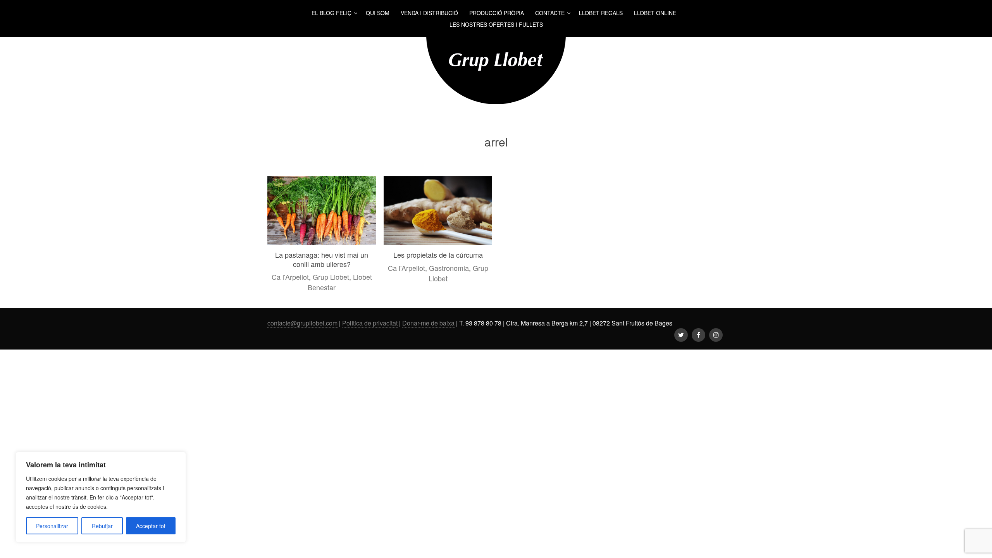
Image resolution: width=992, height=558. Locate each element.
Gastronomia (449, 268)
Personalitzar (52, 526)
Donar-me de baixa (429, 323)
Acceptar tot (150, 526)
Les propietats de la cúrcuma (438, 255)
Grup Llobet (331, 277)
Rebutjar (102, 526)
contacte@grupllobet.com (302, 323)
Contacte (550, 13)
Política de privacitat (370, 323)
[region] (101, 497)
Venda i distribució (429, 13)
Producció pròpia (496, 13)
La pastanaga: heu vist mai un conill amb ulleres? (321, 259)
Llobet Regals (601, 13)
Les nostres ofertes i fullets (496, 24)
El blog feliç (331, 13)
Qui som (377, 13)
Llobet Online (655, 13)
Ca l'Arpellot (290, 277)
